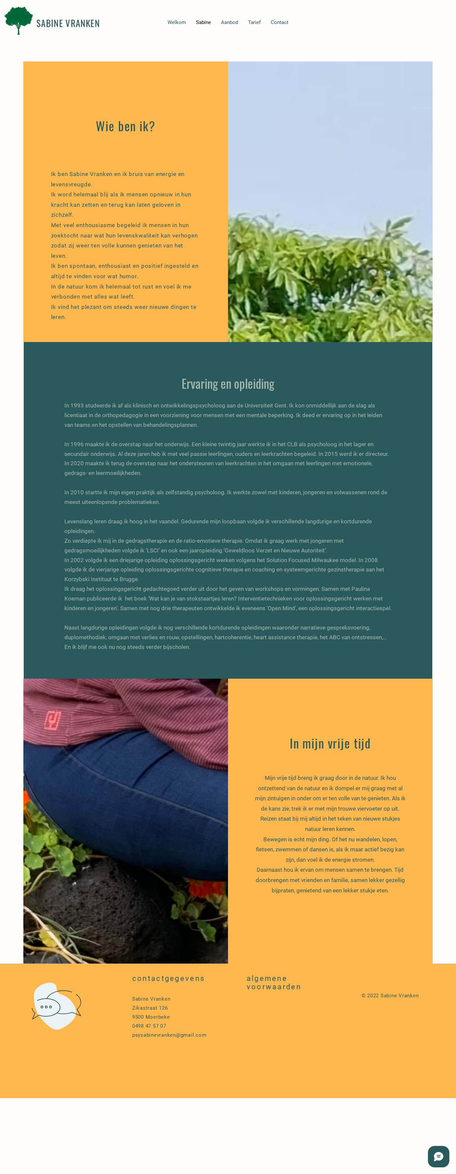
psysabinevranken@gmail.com (169, 1035)
